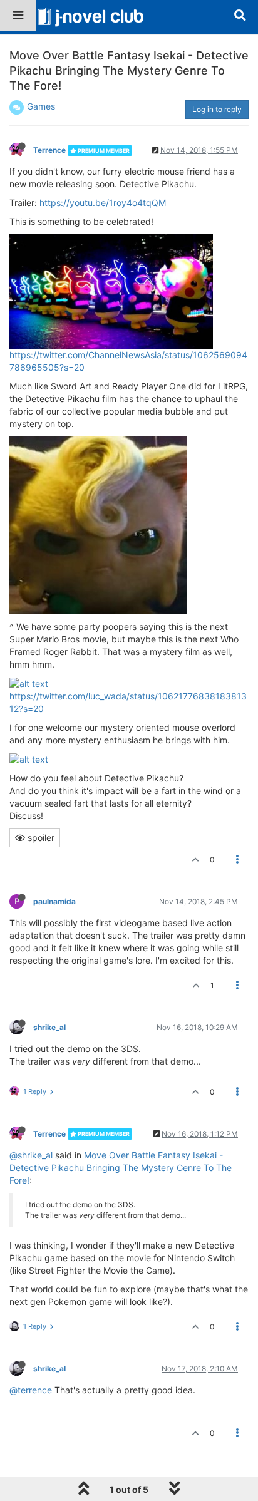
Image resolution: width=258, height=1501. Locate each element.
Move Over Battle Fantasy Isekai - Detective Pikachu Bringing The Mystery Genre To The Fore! (120, 1167)
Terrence (49, 150)
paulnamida (54, 901)
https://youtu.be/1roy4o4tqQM (102, 202)
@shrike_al (31, 1155)
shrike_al (49, 1027)
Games (41, 106)
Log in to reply (217, 109)
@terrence (30, 1390)
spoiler (39, 837)
